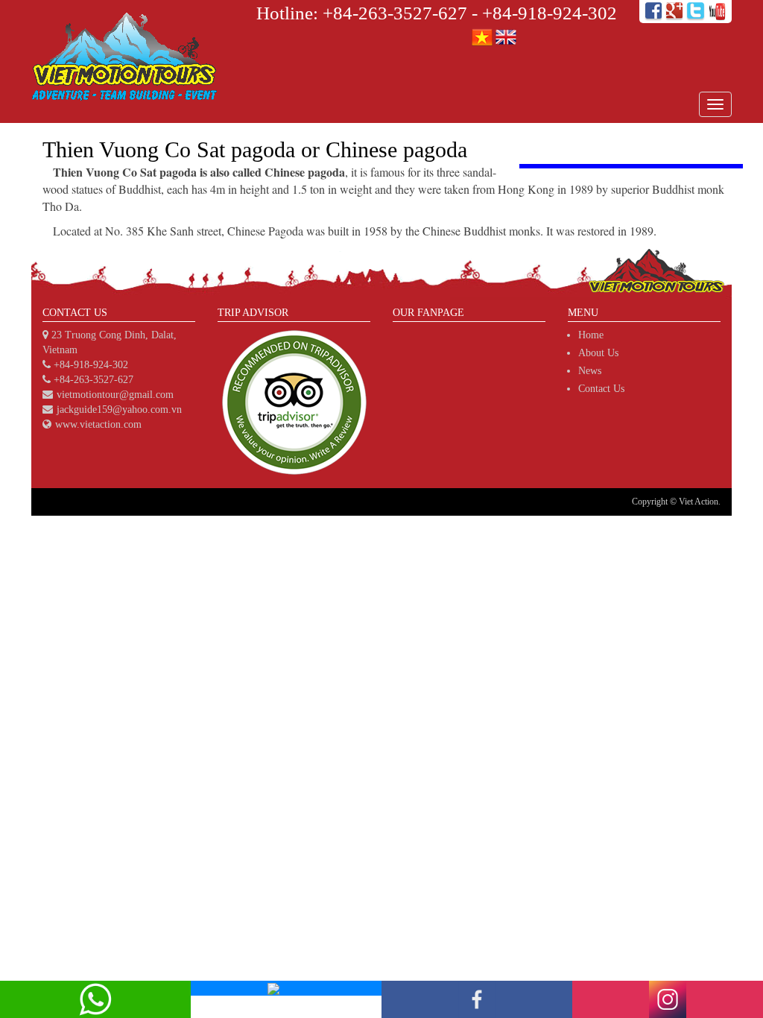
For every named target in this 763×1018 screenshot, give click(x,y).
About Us (598, 352)
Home (591, 335)
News (589, 370)
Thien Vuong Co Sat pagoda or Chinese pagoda (254, 149)
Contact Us (601, 388)
